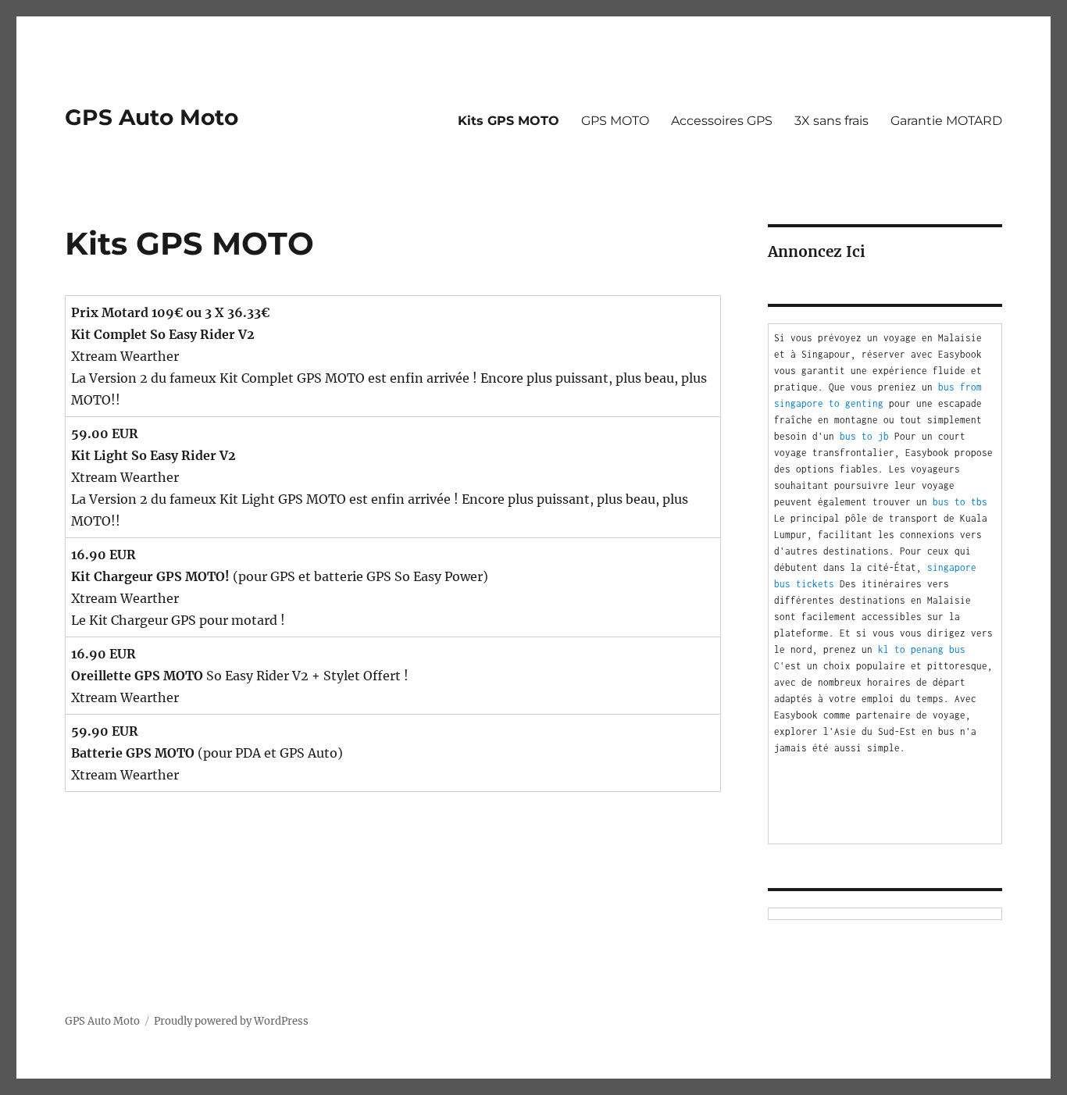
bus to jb (864, 436)
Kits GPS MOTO (508, 120)
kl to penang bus (921, 649)
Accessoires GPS (722, 120)
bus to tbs (960, 502)
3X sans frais (831, 120)
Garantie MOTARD (946, 120)
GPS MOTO (615, 120)
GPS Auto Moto (151, 117)
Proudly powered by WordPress (231, 1021)
